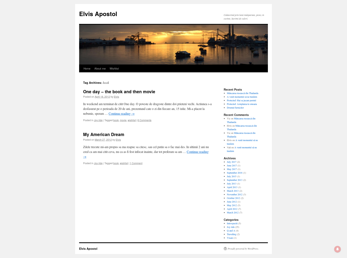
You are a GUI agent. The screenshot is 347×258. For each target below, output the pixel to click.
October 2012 (233, 198)
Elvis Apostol (98, 13)
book (116, 120)
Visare (230, 237)
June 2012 (232, 201)
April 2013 (232, 187)
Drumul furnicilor (235, 107)
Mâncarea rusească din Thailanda (242, 93)
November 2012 (234, 194)
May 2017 (232, 169)
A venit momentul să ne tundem (242, 96)
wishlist (132, 120)
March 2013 (233, 190)
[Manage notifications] (337, 249)
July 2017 (231, 161)
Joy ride (98, 120)
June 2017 (232, 165)
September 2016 (234, 172)
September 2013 (234, 179)
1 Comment (136, 163)
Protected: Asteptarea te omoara (242, 103)
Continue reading (122, 113)
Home (87, 68)
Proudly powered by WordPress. (243, 248)
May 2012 (232, 205)
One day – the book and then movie (119, 91)
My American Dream (103, 134)
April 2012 (232, 208)
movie (123, 120)
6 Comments (144, 120)
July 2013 (231, 183)
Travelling (231, 234)
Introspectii (232, 223)
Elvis (116, 96)
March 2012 (233, 212)
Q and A (231, 230)
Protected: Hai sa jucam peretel (241, 100)
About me (100, 68)
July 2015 (231, 176)
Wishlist (114, 68)
